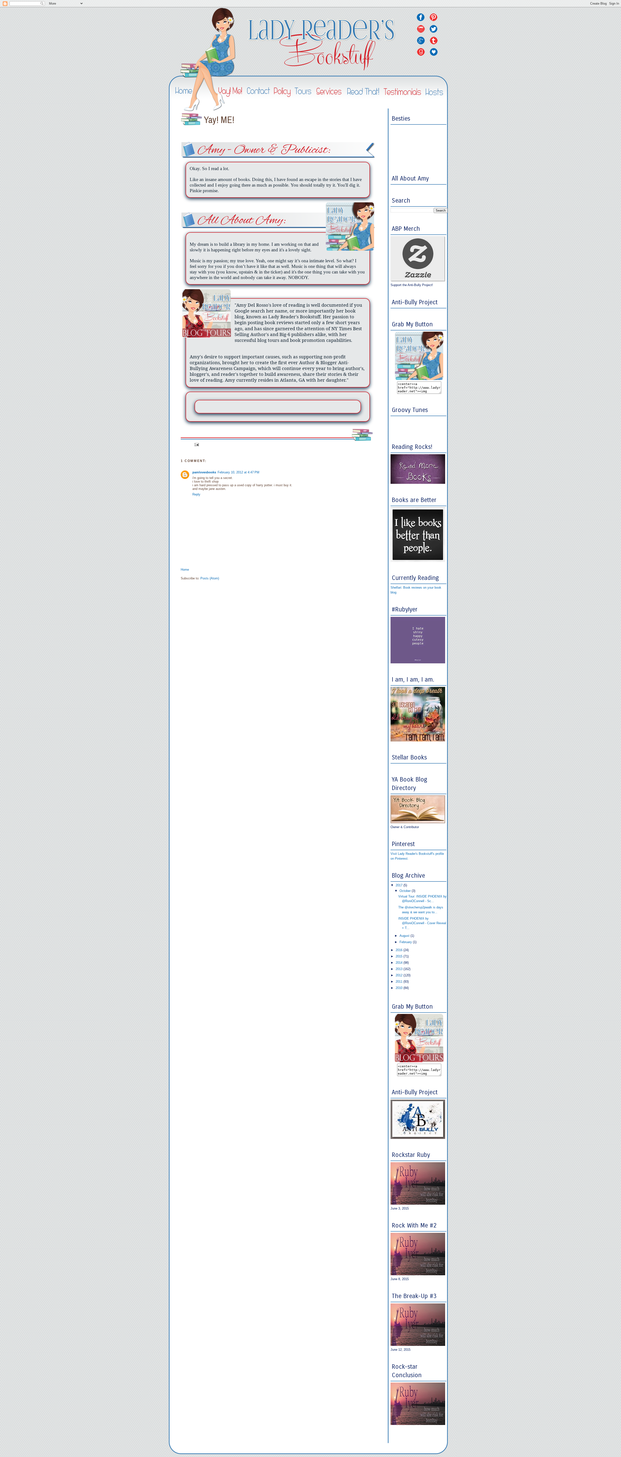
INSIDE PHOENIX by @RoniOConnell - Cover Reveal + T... (422, 923)
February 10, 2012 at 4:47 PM (238, 472)
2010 (399, 988)
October (406, 891)
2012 (399, 975)
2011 (399, 981)
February (406, 942)
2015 (399, 956)
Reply (196, 494)
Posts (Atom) (209, 578)
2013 (399, 969)
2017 (399, 885)
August (405, 936)
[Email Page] (196, 444)
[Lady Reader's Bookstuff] (419, 379)
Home (185, 569)
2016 (399, 950)
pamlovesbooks (204, 472)
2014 (399, 962)
